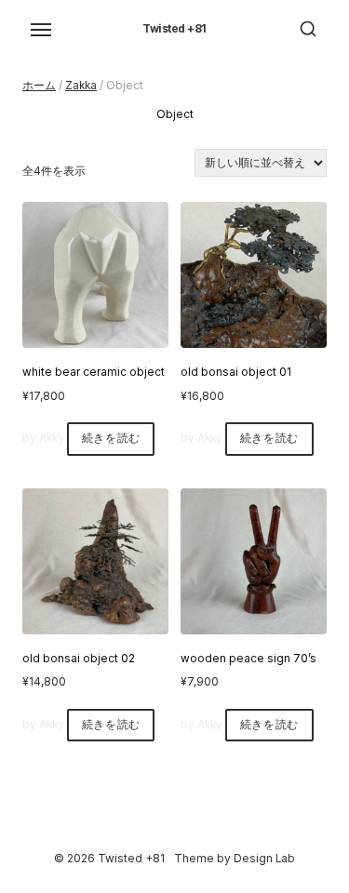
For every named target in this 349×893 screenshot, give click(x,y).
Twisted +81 (174, 28)
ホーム (39, 85)
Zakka (81, 85)
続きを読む (111, 438)
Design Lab (264, 858)
